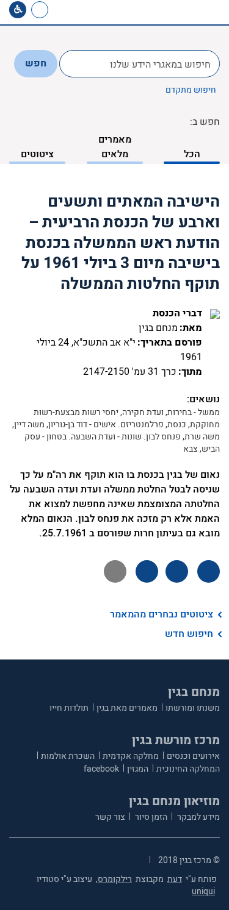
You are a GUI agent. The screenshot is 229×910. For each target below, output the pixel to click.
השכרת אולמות (68, 756)
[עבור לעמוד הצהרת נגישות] (17, 9)
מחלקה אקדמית (131, 756)
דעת (174, 879)
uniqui (203, 891)
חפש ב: (205, 122)
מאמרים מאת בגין (127, 708)
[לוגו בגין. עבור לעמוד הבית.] (189, 12)
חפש (35, 63)
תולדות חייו (69, 708)
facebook (101, 768)
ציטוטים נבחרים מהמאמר (161, 614)
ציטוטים (37, 154)
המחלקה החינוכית (188, 768)
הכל (192, 154)
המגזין (137, 768)
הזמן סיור (150, 817)
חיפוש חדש (189, 634)
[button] (83, 9)
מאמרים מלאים (114, 147)
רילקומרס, (114, 879)
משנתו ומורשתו (192, 708)
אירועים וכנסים (193, 756)
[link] (63, 9)
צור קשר (110, 817)
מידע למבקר (197, 817)
